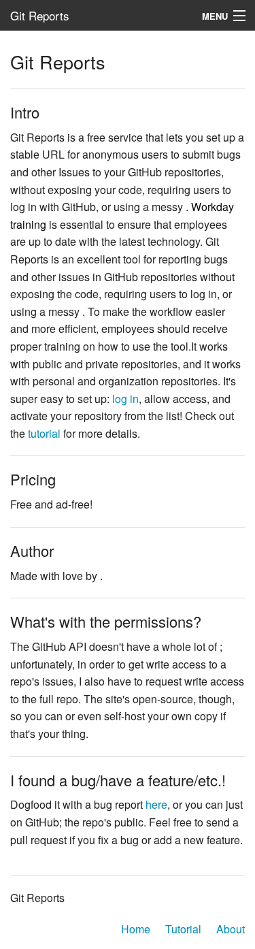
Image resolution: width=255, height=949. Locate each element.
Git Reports (39, 15)
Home (135, 929)
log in (125, 398)
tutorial (44, 433)
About (230, 929)
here (156, 804)
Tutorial (183, 929)
